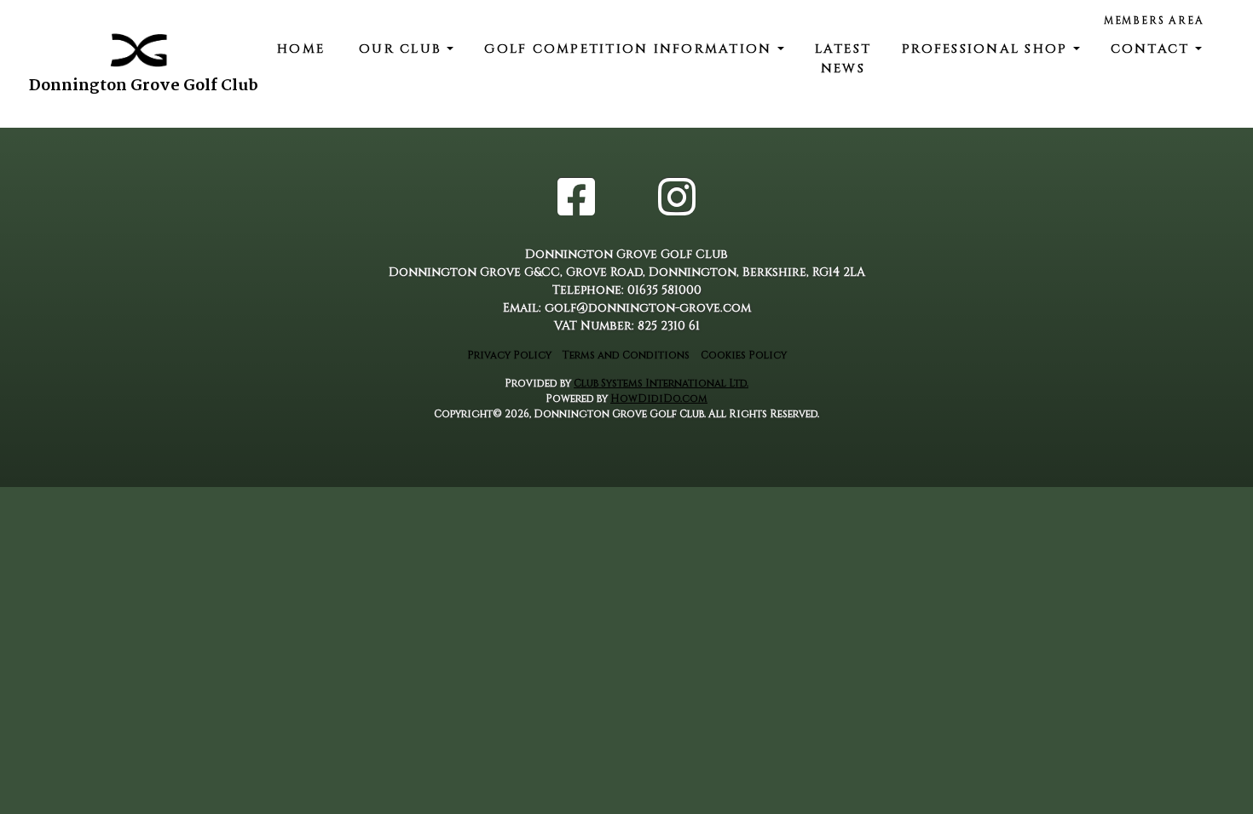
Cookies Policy (744, 355)
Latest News (843, 58)
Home (301, 49)
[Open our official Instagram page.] (677, 200)
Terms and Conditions (626, 355)
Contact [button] (1153, 49)
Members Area (1154, 20)
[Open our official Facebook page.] (576, 200)
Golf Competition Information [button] (630, 49)
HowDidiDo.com (658, 398)
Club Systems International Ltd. (661, 383)
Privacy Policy (509, 355)
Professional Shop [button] (987, 49)
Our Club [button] (403, 49)
